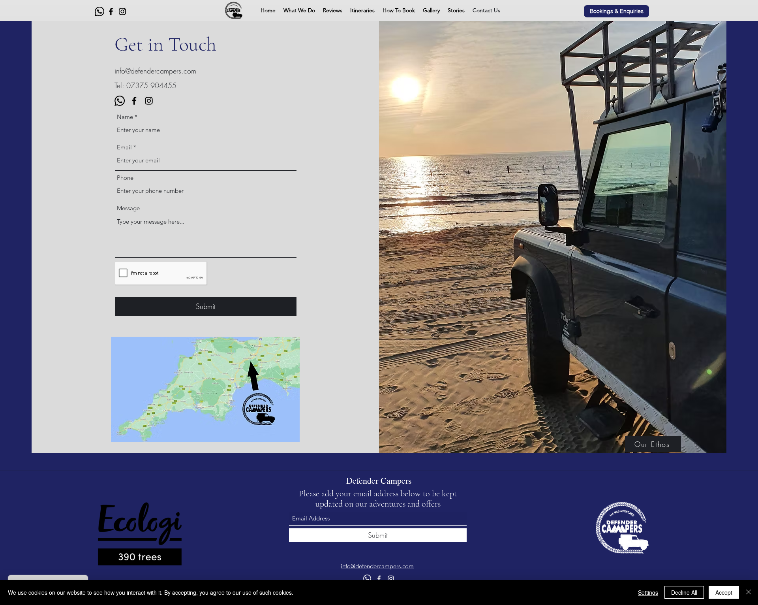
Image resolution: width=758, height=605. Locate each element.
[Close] (748, 592)
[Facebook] (111, 11)
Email (124, 147)
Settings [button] (648, 592)
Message (128, 208)
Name (125, 117)
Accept (723, 592)
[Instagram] (122, 11)
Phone (125, 178)
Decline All (684, 592)
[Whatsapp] (99, 11)
